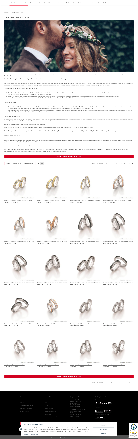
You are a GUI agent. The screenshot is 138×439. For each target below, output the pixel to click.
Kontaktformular (24, 400)
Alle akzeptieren (103, 425)
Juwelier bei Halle (75, 406)
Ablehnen (103, 433)
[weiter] (132, 163)
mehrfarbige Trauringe (116, 106)
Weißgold (69, 106)
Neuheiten (91, 3)
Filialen (85, 97)
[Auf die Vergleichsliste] (28, 172)
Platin (104, 106)
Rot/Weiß (10, 108)
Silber (93, 110)
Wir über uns (23, 403)
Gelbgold (64, 106)
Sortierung (16, 163)
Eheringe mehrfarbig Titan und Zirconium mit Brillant (84, 241)
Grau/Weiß (20, 108)
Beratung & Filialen (103, 3)
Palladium (98, 106)
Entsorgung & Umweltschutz (53, 417)
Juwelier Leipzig (74, 416)
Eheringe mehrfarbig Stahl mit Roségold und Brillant (117, 200)
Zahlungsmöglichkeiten (26, 405)
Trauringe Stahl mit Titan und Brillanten (81, 324)
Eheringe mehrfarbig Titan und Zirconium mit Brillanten (118, 241)
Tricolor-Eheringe (77, 108)
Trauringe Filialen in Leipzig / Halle (94, 85)
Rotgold (74, 106)
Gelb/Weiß (14, 108)
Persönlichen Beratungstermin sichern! (69, 156)
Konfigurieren (103, 429)
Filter (8, 163)
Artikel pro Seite (28, 163)
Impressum (26, 434)
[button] (38, 163)
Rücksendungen (24, 411)
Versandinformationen (26, 408)
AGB (46, 405)
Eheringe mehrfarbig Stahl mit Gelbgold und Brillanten (85, 200)
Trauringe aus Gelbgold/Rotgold (62, 108)
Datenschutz (34, 434)
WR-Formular (48, 403)
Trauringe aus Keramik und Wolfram (110, 110)
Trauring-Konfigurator (79, 3)
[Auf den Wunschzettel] (32, 172)
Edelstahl (57, 110)
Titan (63, 110)
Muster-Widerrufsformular (52, 411)
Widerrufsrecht (49, 408)
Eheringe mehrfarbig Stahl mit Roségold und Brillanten (19, 241)
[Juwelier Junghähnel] (7, 3)
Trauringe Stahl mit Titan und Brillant (14, 365)
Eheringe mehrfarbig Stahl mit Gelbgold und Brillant (18, 200)
